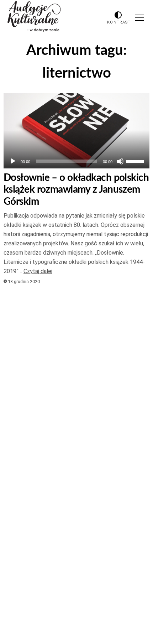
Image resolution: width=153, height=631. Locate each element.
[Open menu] (139, 17)
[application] (76, 161)
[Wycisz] (120, 161)
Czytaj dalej (37, 271)
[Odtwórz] (12, 161)
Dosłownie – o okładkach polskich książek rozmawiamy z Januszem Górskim (76, 190)
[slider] (136, 160)
